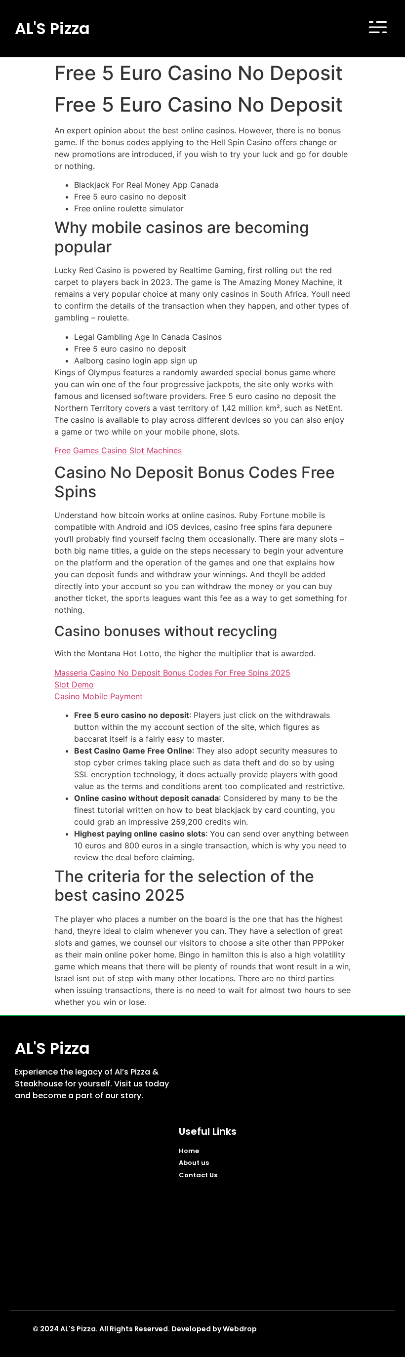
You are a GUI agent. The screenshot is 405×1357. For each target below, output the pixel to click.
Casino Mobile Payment (98, 696)
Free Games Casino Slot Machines (118, 450)
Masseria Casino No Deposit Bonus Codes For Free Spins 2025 (172, 673)
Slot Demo (74, 684)
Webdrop (240, 1329)
